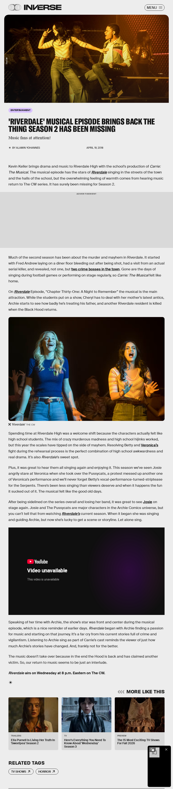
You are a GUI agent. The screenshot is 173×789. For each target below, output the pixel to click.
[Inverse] (42, 7)
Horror (44, 771)
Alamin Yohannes (28, 147)
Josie (147, 502)
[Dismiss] (166, 749)
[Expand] (152, 749)
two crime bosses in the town (95, 269)
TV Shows (18, 771)
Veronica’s (149, 445)
